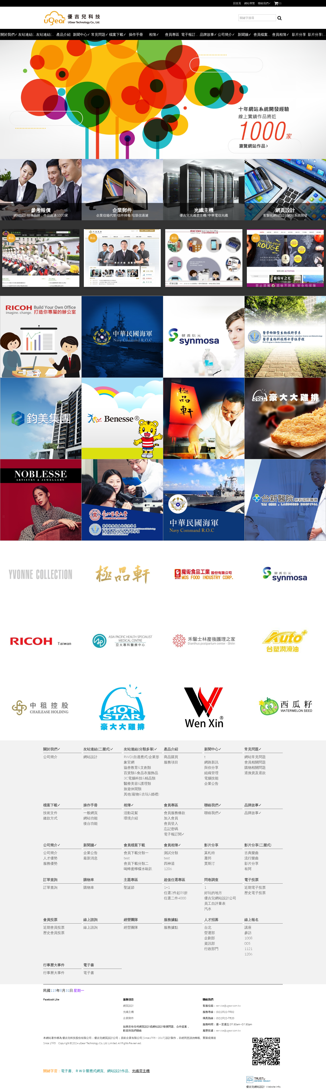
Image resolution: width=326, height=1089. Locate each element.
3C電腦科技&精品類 (139, 778)
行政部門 (211, 948)
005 (247, 943)
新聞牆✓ (244, 34)
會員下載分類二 (136, 863)
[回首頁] (72, 18)
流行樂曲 (251, 858)
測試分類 (171, 853)
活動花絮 (131, 813)
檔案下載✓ (117, 34)
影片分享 (299, 34)
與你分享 (211, 767)
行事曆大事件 (54, 965)
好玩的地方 (213, 892)
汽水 (207, 908)
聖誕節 (129, 887)
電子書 (88, 965)
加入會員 (171, 818)
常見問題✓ (99, 34)
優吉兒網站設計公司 (220, 898)
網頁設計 (128, 1005)
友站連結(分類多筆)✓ (45, 34)
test (127, 858)
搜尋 (279, 17)
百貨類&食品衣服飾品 (141, 773)
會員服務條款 (174, 813)
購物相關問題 (255, 767)
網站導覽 (249, 3)
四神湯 (169, 863)
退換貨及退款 (255, 773)
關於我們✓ (9, 34)
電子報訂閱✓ (190, 34)
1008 (248, 938)
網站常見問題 (255, 757)
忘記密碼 (171, 829)
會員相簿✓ (280, 34)
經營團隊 (131, 919)
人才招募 (211, 919)
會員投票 (50, 919)
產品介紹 (63, 34)
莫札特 (209, 853)
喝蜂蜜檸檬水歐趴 (138, 868)
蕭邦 (207, 858)
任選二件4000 (175, 898)
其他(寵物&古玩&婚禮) (141, 794)
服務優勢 (50, 863)
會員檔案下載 (262, 34)
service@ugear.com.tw (228, 1005)
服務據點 (171, 919)
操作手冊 (136, 34)
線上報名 (251, 919)
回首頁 (237, 3)
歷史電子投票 (255, 892)
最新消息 (90, 858)
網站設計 (90, 757)
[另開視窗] (40, 336)
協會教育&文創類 (137, 767)
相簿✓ (154, 34)
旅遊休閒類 (132, 789)
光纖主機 (128, 1011)
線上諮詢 (90, 919)
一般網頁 (90, 813)
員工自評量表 (215, 903)
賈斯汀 (209, 863)
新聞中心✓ (81, 34)
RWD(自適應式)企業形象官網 (141, 759)
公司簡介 (50, 757)
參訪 (247, 932)
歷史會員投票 (54, 932)
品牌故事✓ (208, 34)
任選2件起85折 (176, 892)
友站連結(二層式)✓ (27, 34)
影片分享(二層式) (317, 34)
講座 (247, 927)
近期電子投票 (255, 887)
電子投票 (251, 879)
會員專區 (172, 34)
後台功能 (90, 823)
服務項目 (171, 762)
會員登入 (171, 823)
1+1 (167, 887)
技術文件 (50, 813)
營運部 (209, 932)
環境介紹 (131, 818)
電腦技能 (211, 778)
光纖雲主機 (141, 1071)
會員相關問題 (255, 762)
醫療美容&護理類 (137, 783)
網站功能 (90, 818)
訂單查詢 (50, 879)
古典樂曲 (251, 853)
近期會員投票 (54, 927)
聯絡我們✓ (264, 3)
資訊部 (209, 943)
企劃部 (209, 938)
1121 (248, 948)
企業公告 (211, 783)
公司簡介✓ (226, 34)
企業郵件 (128, 1018)
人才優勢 (50, 858)
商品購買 (171, 757)
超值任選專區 (174, 879)
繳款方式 (50, 818)
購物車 (88, 879)
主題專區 (131, 879)
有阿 (247, 868)
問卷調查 (211, 879)
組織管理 (211, 773)
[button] (7, 258)
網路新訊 (211, 762)
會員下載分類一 (136, 853)
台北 (207, 927)
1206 (168, 868)
